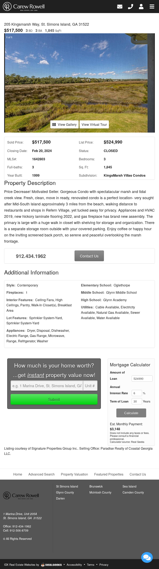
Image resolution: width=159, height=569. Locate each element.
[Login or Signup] (141, 6)
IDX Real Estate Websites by (22, 565)
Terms (90, 565)
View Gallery (67, 124)
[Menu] (152, 6)
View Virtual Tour (94, 124)
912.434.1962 (31, 255)
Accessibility (74, 565)
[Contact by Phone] (130, 6)
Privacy (103, 565)
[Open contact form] (119, 6)
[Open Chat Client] (147, 557)
